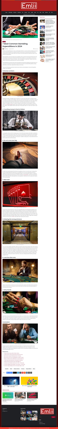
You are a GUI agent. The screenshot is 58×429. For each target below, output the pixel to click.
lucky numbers (17, 368)
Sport (35, 12)
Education (19, 12)
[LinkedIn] (18, 373)
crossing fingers (25, 174)
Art (49, 12)
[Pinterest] (22, 373)
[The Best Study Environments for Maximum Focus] (42, 48)
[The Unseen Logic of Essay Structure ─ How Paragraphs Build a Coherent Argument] (42, 43)
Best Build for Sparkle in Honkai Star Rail (49, 26)
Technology (10, 12)
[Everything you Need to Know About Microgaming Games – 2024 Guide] (7, 395)
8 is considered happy (8, 104)
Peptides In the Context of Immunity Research (50, 55)
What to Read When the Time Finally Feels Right (50, 34)
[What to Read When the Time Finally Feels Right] (42, 35)
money (23, 368)
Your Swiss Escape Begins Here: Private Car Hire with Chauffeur (50, 39)
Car (37, 12)
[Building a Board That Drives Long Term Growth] (42, 31)
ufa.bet (13, 216)
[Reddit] (25, 373)
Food (29, 12)
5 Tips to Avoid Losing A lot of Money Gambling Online (19, 400)
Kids (43, 12)
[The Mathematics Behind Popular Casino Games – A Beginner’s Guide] (42, 52)
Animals (46, 12)
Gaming (26, 12)
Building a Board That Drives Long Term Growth (50, 30)
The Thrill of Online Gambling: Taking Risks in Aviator (32, 400)
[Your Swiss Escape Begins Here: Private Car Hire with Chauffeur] (42, 39)
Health (32, 12)
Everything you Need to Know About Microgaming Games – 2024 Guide (7, 400)
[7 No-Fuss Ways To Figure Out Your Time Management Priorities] (42, 60)
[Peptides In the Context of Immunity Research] (42, 56)
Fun (22, 12)
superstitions (29, 368)
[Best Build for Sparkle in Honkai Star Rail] (42, 27)
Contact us (41, 422)
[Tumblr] (20, 373)
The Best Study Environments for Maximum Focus (50, 47)
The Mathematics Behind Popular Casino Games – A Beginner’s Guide (50, 51)
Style (40, 12)
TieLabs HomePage (42, 423)
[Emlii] (29, 5)
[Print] (31, 373)
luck (11, 368)
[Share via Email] (29, 373)
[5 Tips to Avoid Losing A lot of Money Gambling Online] (20, 395)
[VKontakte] (27, 373)
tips (34, 368)
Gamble (6, 39)
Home (6, 12)
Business (15, 12)
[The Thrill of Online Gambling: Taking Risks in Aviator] (32, 395)
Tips (52, 12)
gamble (7, 368)
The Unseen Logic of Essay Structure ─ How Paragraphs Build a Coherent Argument (50, 43)
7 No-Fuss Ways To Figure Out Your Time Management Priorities (50, 60)
